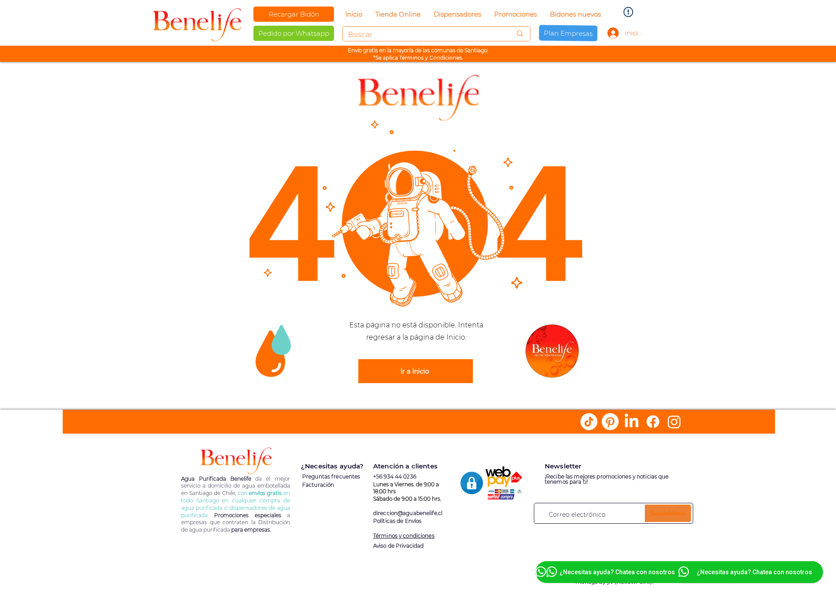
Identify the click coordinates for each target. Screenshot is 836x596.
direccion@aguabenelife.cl (407, 513)
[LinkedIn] (631, 421)
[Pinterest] (610, 421)
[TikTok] (588, 421)
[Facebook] (652, 421)
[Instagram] (674, 421)
